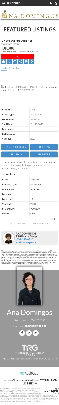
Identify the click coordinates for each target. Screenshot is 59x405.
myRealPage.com (29, 374)
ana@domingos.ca (26, 242)
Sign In (5, 3)
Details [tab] (4, 68)
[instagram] (36, 332)
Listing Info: (8, 174)
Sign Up (16, 3)
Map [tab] (18, 68)
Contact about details (15, 147)
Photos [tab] (12, 68)
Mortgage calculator (15, 154)
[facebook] (22, 332)
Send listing (44, 147)
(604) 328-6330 (24, 239)
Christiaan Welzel (22, 380)
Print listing (44, 154)
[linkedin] (29, 332)
